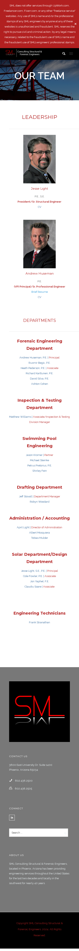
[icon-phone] (11, 780)
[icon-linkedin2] (12, 817)
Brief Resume (39, 291)
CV (39, 206)
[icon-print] (11, 788)
